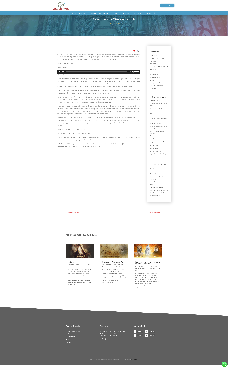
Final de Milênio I (155, 145)
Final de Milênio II (155, 148)
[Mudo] (133, 72)
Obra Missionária (155, 77)
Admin (72, 265)
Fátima (152, 116)
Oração (152, 80)
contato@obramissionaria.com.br (111, 339)
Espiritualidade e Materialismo (159, 190)
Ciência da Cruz (154, 55)
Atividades (115, 13)
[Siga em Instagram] (135, 335)
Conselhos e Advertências (157, 58)
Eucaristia (153, 61)
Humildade (153, 69)
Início (74, 13)
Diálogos (149, 268)
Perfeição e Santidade (156, 83)
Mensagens (110, 23)
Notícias (68, 334)
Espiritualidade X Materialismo (159, 66)
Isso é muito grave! (155, 123)
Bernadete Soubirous (156, 108)
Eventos (68, 340)
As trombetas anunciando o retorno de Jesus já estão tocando (158, 131)
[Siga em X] (146, 331)
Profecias (71, 262)
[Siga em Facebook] (135, 331)
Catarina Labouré (155, 101)
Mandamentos (154, 75)
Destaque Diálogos (141, 268)
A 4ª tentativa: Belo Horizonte (158, 126)
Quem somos (81, 13)
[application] (98, 72)
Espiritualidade (103, 13)
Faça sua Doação (167, 5)
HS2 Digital (134, 359)
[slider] (136, 71)
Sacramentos (153, 88)
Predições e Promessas (156, 85)
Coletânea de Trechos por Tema (113, 262)
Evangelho (153, 64)
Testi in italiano (137, 13)
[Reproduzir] (60, 72)
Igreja (151, 72)
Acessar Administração (73, 331)
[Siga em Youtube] (146, 335)
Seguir (140, 331)
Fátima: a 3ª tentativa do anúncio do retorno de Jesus (147, 263)
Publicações (125, 13)
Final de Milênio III (155, 151)
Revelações (92, 13)
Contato (148, 13)
